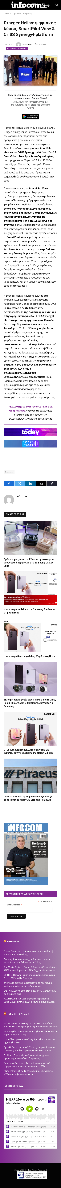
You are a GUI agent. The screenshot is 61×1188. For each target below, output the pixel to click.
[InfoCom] (30, 5)
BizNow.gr (13, 941)
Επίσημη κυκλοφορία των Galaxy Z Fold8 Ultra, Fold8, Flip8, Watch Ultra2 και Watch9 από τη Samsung (30, 703)
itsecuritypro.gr (18, 1013)
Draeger (9, 472)
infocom (28, 44)
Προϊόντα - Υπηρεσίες (17, 48)
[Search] (56, 4)
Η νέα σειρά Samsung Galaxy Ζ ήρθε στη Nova (29, 656)
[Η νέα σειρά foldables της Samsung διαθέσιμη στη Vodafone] (30, 588)
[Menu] (5, 4)
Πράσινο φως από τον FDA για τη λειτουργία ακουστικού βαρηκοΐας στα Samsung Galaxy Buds (29, 562)
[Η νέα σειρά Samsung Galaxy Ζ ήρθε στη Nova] (30, 635)
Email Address (14, 904)
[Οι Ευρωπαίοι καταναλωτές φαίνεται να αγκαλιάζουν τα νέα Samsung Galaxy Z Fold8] (30, 729)
